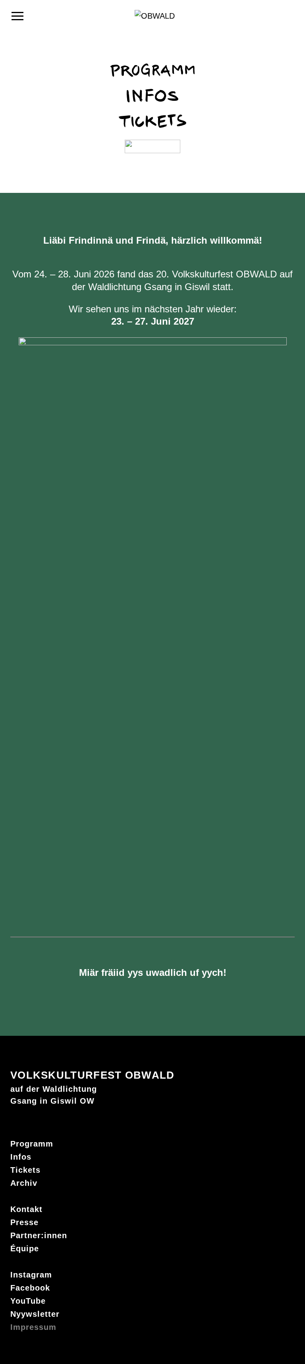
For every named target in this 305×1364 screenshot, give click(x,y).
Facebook (30, 1287)
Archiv (23, 1183)
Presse (24, 1222)
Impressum (33, 1327)
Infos (20, 1156)
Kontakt (26, 1209)
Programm (31, 1143)
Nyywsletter (35, 1314)
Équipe (24, 1248)
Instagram (31, 1274)
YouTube (28, 1301)
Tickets (25, 1170)
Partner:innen (38, 1235)
